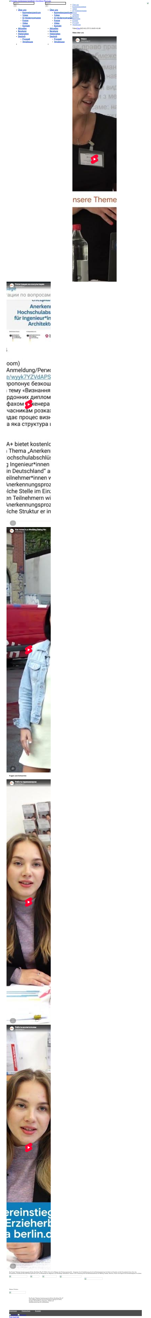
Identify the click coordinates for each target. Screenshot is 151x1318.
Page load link (14, 1317)
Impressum (13, 1311)
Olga (78, 28)
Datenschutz (26, 1311)
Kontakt (38, 1311)
